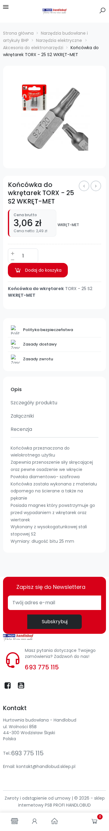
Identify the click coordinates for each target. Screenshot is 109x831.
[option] (54, 117)
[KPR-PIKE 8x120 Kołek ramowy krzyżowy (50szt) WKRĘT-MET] (84, 186)
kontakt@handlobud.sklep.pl (45, 766)
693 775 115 (42, 667)
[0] (94, 823)
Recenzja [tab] (21, 429)
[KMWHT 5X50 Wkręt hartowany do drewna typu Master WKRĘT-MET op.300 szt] (96, 186)
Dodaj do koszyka (43, 270)
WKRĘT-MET (68, 225)
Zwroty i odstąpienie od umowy (38, 798)
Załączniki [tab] (22, 415)
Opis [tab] (16, 389)
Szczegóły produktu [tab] (34, 402)
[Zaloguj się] (34, 821)
